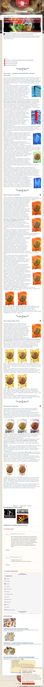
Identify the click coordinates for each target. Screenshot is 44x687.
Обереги (8, 591)
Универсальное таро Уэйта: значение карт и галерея (15, 628)
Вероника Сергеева (25, 31)
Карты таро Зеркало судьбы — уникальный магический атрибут (18, 657)
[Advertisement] (22, 48)
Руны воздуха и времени (11, 65)
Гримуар (5, 16)
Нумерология (8, 599)
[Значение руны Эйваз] (22, 509)
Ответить (7, 550)
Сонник (7, 596)
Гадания (8, 16)
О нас (16, 683)
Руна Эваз (5, 445)
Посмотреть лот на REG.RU (28, 683)
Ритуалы (8, 583)
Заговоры (8, 581)
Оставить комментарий (11, 571)
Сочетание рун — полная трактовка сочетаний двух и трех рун (18, 643)
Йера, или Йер (28, 452)
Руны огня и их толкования (11, 61)
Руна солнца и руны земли (11, 63)
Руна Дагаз (5, 455)
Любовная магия (9, 594)
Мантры (7, 607)
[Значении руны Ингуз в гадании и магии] (22, 515)
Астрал (7, 604)
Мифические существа (10, 609)
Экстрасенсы (8, 602)
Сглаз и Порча (9, 589)
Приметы (8, 586)
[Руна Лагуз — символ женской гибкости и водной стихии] (10, 509)
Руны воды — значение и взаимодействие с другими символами (19, 60)
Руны (12, 16)
